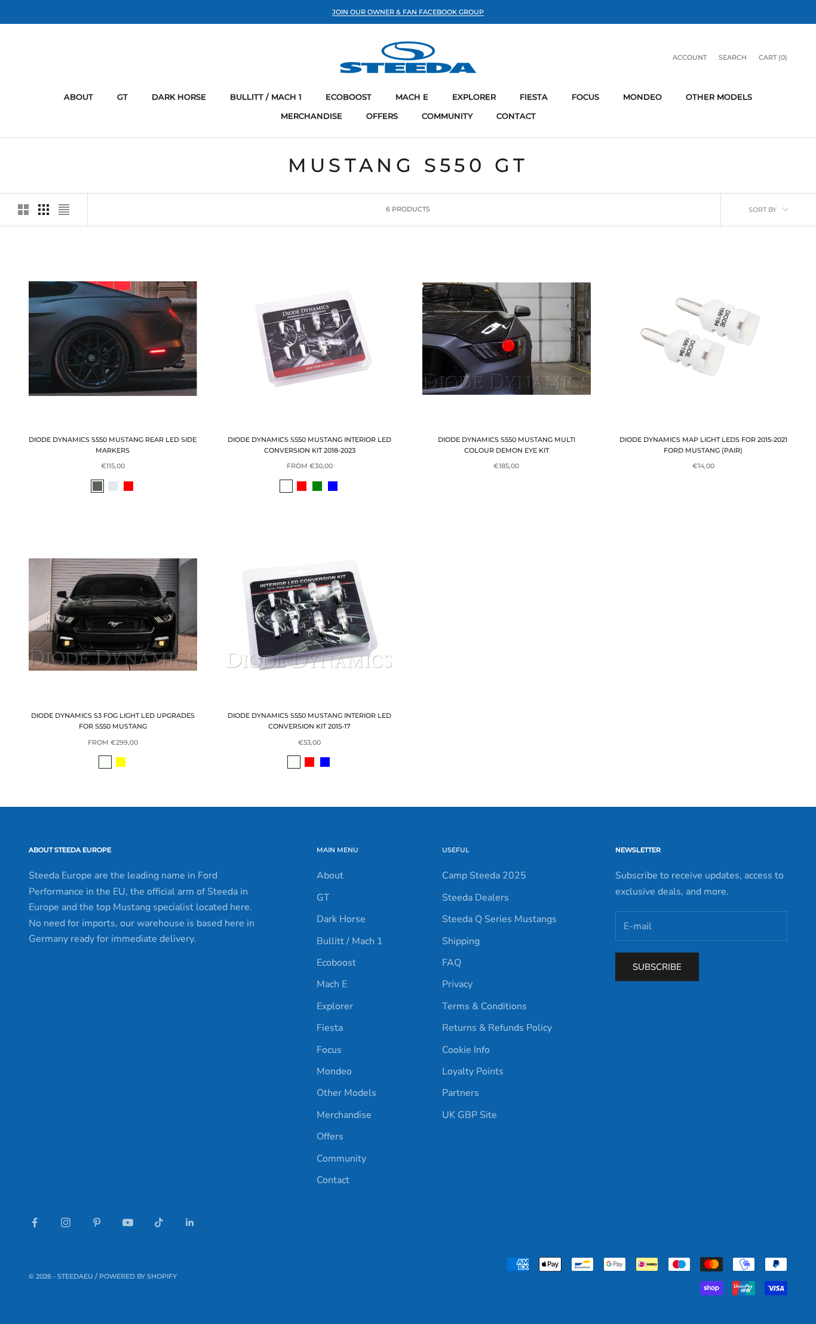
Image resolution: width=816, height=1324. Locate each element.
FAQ (451, 962)
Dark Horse (179, 97)
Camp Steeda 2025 (484, 875)
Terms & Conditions (484, 1006)
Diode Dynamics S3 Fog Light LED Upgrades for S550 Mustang (113, 721)
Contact (516, 116)
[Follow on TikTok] (159, 1222)
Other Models (719, 97)
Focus (585, 97)
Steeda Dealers (475, 897)
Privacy (457, 984)
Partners (460, 1092)
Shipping (461, 941)
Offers (382, 116)
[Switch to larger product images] (23, 209)
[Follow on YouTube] (128, 1222)
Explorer (474, 97)
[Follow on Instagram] (66, 1222)
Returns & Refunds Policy (497, 1027)
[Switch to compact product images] (64, 209)
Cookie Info (466, 1049)
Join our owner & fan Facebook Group (408, 12)
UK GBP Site (469, 1115)
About (78, 97)
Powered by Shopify (138, 1276)
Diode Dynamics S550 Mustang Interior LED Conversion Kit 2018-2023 (309, 445)
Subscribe (657, 967)
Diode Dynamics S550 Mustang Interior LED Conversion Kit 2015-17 (309, 721)
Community (447, 116)
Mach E (411, 97)
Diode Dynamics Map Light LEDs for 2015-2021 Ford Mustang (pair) (703, 445)
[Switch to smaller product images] (43, 209)
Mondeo (642, 97)
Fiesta (534, 97)
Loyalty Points (473, 1071)
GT (122, 97)
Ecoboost (349, 97)
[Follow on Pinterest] (97, 1222)
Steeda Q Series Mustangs (499, 919)
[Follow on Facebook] (35, 1222)
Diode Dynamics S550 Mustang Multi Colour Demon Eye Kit (506, 445)
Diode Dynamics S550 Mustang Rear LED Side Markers (113, 445)
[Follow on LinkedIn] (190, 1222)
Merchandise (311, 116)
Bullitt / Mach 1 (266, 97)
